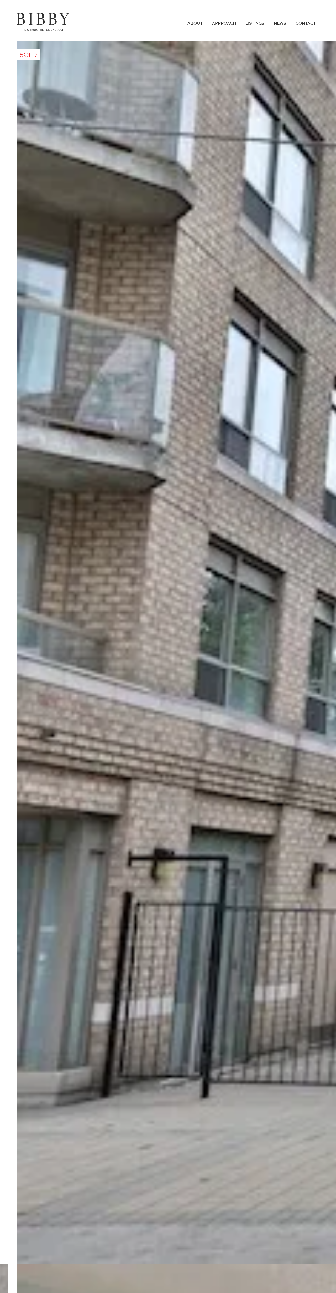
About (195, 24)
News (280, 24)
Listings (254, 24)
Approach (224, 24)
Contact (306, 24)
